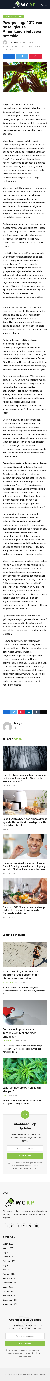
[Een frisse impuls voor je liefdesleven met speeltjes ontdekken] (25, 1012)
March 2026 (8, 1244)
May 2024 (7, 1252)
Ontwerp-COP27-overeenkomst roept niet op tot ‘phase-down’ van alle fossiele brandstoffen (24, 910)
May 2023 (7, 1265)
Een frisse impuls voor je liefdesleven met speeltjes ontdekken (19, 1033)
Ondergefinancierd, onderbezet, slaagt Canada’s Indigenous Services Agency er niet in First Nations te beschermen (24, 866)
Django (14, 42)
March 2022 (8, 1287)
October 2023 (9, 1261)
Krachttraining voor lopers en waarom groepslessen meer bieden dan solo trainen (21, 974)
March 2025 (8, 1248)
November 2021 (10, 1304)
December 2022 (10, 1282)
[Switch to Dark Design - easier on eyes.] (41, 5)
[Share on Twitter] (22, 56)
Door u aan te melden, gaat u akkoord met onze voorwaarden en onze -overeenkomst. (26, 1165)
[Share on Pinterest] (35, 56)
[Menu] (4, 5)
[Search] (46, 5)
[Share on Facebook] (9, 56)
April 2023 (7, 1270)
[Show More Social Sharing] (44, 56)
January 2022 (9, 1295)
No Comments (34, 46)
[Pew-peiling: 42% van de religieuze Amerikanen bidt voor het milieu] (25, 77)
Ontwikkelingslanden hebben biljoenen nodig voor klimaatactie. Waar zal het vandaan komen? (24, 778)
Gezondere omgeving (13, 17)
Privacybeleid (18, 1168)
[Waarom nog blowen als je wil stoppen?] (25, 1071)
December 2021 (10, 1300)
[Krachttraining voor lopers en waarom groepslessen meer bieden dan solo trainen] (25, 954)
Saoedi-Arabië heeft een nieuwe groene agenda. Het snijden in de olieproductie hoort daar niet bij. (25, 822)
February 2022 (9, 1291)
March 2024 (8, 1257)
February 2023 (9, 1274)
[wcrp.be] (24, 4)
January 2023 (9, 1278)
